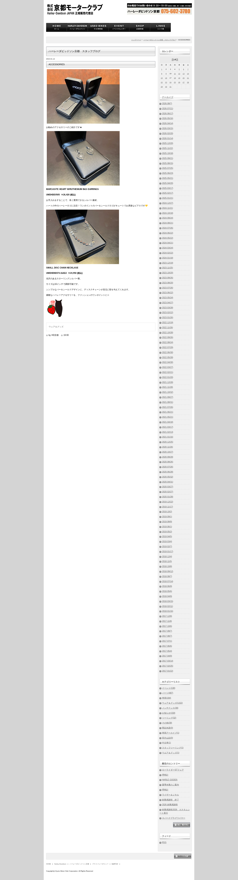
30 (166, 87)
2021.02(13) (167, 432)
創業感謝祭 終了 (170, 800)
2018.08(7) (167, 576)
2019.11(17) (167, 507)
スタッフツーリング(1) (172, 748)
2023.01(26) (167, 317)
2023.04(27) (167, 302)
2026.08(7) (167, 103)
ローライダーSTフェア (173, 770)
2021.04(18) (167, 422)
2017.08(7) (167, 636)
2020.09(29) (167, 457)
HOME (48, 864)
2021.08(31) (167, 402)
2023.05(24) (167, 297)
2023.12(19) (167, 263)
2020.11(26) (167, 447)
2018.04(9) (167, 596)
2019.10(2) (167, 511)
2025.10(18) (167, 153)
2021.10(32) (167, 392)
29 (162, 87)
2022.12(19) (167, 322)
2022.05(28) (167, 357)
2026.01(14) (167, 138)
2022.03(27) (167, 367)
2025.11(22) (167, 148)
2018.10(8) (167, 566)
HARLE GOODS (169, 780)
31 (170, 87)
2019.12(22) (167, 502)
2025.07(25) (167, 168)
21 (188, 78)
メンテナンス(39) (170, 708)
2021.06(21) (167, 412)
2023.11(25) (167, 268)
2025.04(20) (167, 183)
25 (175, 82)
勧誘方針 (115, 864)
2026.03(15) (167, 128)
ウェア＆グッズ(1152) (172, 703)
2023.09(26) (167, 278)
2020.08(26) (167, 462)
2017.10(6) (167, 626)
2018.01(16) (167, 611)
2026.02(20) (167, 133)
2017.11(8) (167, 621)
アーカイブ (167, 97)
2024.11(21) (167, 208)
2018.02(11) (167, 606)
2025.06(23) (167, 173)
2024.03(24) (167, 248)
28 (188, 82)
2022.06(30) (167, 352)
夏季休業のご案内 (170, 785)
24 (170, 82)
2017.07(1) (167, 641)
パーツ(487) (167, 693)
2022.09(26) (167, 337)
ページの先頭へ (182, 856)
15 (162, 78)
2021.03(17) (167, 427)
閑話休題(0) (167, 728)
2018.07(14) (167, 581)
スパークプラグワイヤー (173, 818)
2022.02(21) (167, 372)
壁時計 (165, 775)
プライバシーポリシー (100, 864)
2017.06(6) (167, 646)
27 (184, 82)
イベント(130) (168, 688)
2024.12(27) (167, 203)
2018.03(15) (167, 601)
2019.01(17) (167, 551)
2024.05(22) (167, 238)
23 (166, 82)
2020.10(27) (167, 452)
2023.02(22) (167, 312)
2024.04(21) (167, 243)
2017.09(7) (167, 631)
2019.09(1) (167, 516)
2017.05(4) (167, 651)
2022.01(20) (167, 377)
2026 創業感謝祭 (170, 804)
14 (188, 74)
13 (184, 74)
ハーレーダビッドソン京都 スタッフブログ (159, 40)
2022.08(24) (167, 342)
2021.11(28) (167, 387)
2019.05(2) (167, 531)
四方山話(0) (167, 738)
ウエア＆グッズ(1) (170, 753)
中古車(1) (166, 742)
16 (166, 78)
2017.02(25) (167, 666)
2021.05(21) (167, 417)
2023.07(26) (167, 288)
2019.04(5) (167, 536)
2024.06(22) (167, 233)
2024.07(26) (167, 228)
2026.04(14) (167, 123)
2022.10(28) (167, 332)
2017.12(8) (167, 616)
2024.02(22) (167, 253)
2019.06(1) (167, 526)
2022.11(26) (167, 327)
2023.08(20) (167, 283)
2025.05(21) (167, 178)
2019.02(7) (167, 546)
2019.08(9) (167, 521)
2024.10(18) (167, 213)
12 (179, 74)
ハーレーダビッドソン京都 (79, 864)
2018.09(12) (167, 571)
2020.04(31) (167, 482)
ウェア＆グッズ (56, 326)
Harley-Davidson (60, 864)
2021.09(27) (167, 397)
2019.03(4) (167, 541)
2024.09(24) (167, 218)
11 (175, 74)
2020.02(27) (167, 492)
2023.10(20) (167, 273)
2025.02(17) (167, 193)
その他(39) (167, 723)
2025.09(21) (167, 158)
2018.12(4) (167, 556)
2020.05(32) (167, 477)
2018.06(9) (167, 586)
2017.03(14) (167, 661)
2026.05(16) (167, 118)
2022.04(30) (167, 362)
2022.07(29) (167, 347)
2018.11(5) (167, 561)
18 (175, 78)
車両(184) (166, 698)
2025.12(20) (167, 143)
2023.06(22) (167, 292)
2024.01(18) (167, 258)
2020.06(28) (167, 472)
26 (179, 82)
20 (184, 78)
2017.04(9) (167, 656)
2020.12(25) (167, 442)
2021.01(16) (167, 437)
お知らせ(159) (168, 713)
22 (162, 82)
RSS (164, 842)
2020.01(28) (167, 497)
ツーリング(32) (169, 718)
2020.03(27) (167, 486)
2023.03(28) (167, 307)
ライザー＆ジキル (170, 795)
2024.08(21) (167, 223)
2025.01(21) (167, 198)
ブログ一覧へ (181, 825)
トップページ (136, 40)
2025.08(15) (167, 163)
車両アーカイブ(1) (170, 733)
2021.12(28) (167, 382)
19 (179, 78)
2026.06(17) (167, 113)
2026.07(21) (167, 108)
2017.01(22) (167, 671)
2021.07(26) (167, 407)
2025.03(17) (167, 188)
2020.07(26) (167, 467)
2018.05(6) (167, 591)
